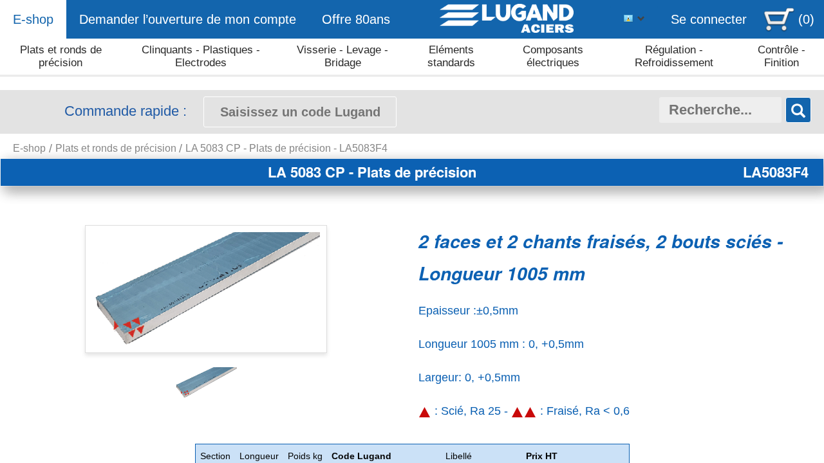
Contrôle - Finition (781, 56)
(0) (806, 19)
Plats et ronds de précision (61, 56)
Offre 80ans (356, 19)
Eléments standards (451, 56)
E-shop (33, 19)
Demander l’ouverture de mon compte (187, 19)
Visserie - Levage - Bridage (342, 56)
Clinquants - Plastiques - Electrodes (201, 56)
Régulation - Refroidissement (674, 56)
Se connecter (709, 19)
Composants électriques (553, 56)
